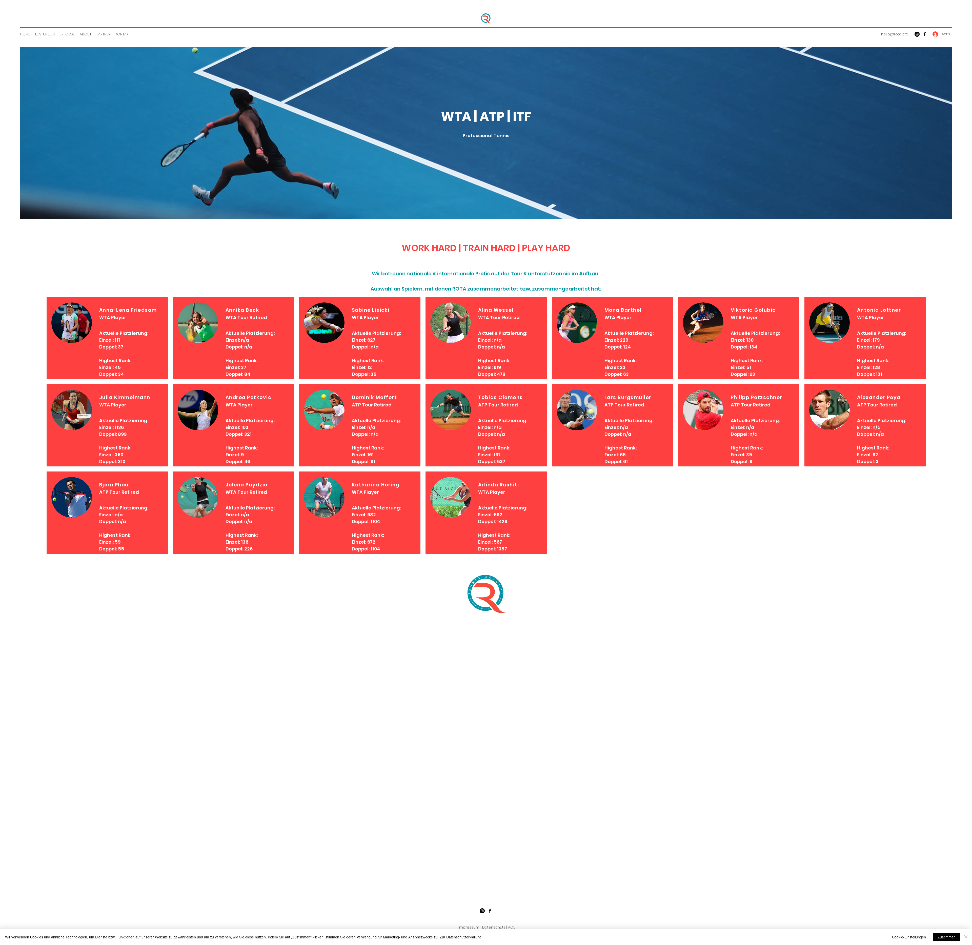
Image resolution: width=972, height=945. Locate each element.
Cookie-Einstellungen (909, 936)
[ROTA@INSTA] (917, 34)
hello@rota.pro (894, 34)
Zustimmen (947, 936)
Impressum (468, 927)
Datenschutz (493, 927)
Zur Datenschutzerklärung (460, 936)
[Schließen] (966, 937)
